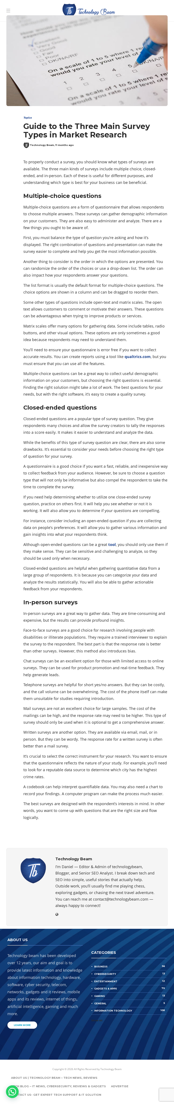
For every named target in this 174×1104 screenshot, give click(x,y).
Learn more (22, 1025)
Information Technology (129, 1010)
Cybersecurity (129, 973)
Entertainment (129, 981)
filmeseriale (39, 15)
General (129, 1003)
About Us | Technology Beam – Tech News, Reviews (54, 1077)
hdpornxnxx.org (108, 15)
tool (112, 544)
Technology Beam (42, 145)
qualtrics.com (138, 356)
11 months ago (64, 145)
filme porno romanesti (72, 15)
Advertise (119, 1086)
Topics (27, 117)
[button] (12, 1091)
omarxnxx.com (138, 15)
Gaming (129, 996)
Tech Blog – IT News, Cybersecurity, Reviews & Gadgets (58, 1086)
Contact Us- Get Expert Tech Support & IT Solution (56, 1094)
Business (129, 966)
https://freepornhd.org (20, 22)
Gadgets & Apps (129, 988)
